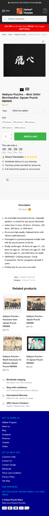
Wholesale (6, 469)
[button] (7, 122)
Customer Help (9, 457)
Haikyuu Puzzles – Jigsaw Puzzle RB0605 (35, 319)
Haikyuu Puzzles (20, 35)
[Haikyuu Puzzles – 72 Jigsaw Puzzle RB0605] (36, 343)
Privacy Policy (8, 477)
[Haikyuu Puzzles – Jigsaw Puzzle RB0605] (36, 303)
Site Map (6, 481)
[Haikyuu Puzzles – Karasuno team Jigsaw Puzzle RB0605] (12, 303)
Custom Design (9, 465)
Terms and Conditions (11, 473)
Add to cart (30, 136)
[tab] (24, 205)
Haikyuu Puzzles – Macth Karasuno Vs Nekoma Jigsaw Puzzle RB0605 (12, 361)
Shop (10, 35)
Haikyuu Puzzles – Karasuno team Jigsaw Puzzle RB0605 (11, 321)
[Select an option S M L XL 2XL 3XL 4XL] (29, 111)
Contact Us (7, 461)
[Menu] (3, 11)
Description (24, 205)
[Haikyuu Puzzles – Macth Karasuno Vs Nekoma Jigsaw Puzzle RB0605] (12, 343)
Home (4, 35)
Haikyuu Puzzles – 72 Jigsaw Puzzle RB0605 (35, 359)
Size (4, 111)
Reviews (24, 209)
